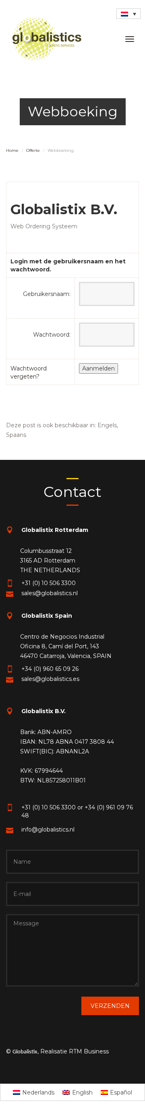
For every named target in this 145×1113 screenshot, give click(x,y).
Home (12, 150)
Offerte (33, 150)
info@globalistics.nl (48, 829)
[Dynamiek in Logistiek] (46, 38)
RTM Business (89, 1051)
